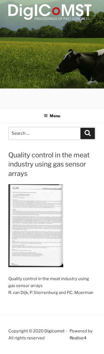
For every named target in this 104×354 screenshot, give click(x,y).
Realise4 (78, 337)
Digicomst (54, 331)
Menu (55, 115)
